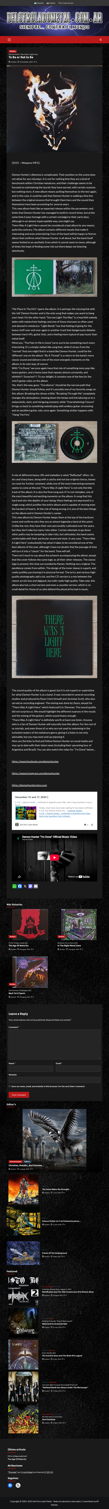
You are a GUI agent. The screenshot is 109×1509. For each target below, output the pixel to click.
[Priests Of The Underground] (23, 1253)
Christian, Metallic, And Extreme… (26, 1165)
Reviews (12, 51)
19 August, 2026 (24, 997)
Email (59, 1063)
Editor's (27, 1162)
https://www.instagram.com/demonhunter (36, 773)
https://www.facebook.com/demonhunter (35, 761)
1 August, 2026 (24, 1169)
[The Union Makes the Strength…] (23, 1189)
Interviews (53, 1382)
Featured (57, 1287)
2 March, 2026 (57, 1423)
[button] (9, 39)
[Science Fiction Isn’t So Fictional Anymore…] (23, 1221)
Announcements (15, 1162)
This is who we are (65, 3)
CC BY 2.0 (48, 1472)
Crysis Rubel (27, 1472)
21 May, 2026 (57, 1391)
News (51, 1319)
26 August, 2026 (24, 949)
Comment (14, 1027)
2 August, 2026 (58, 1295)
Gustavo (14, 62)
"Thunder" (12, 1472)
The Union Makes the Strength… (56, 1189)
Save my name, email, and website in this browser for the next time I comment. (48, 1086)
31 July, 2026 (57, 1327)
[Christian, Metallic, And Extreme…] (54, 1140)
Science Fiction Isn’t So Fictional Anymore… (61, 1221)
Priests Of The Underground (54, 1253)
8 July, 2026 (57, 1359)
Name (12, 1063)
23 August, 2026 (73, 949)
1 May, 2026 (57, 1256)
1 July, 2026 (57, 1193)
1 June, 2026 (57, 1224)
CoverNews (87, 1501)
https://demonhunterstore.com (29, 785)
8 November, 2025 (26, 62)
